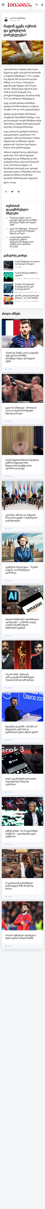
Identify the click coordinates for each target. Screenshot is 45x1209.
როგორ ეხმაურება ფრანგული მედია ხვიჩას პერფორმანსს (20, 936)
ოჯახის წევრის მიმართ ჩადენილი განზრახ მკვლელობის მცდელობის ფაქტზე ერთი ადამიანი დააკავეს (22, 464)
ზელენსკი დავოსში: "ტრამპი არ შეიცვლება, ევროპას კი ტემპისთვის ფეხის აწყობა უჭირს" (22, 729)
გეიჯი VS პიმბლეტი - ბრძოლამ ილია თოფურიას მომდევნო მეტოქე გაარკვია (20, 410)
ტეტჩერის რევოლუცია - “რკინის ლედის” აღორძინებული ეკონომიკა (21, 570)
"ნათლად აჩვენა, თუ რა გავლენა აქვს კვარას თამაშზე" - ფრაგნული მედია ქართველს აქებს (22, 356)
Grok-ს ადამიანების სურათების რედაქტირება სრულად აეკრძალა (20, 781)
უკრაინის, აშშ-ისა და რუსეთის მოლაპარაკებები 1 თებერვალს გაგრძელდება (21, 518)
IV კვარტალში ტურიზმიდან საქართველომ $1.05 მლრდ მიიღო (19, 886)
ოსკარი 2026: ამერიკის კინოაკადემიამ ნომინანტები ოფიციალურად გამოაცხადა (19, 677)
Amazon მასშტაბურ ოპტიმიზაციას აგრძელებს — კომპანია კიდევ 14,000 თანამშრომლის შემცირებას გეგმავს (22, 623)
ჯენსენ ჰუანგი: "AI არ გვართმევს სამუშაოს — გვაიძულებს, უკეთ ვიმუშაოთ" (21, 833)
